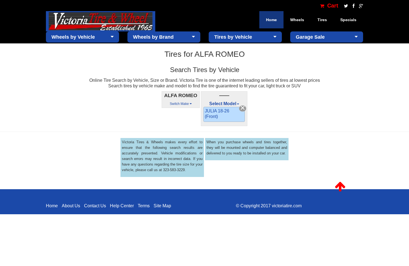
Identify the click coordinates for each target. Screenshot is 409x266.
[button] (340, 187)
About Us (71, 205)
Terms (144, 205)
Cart (332, 6)
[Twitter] (345, 6)
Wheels (297, 20)
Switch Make (180, 104)
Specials (348, 20)
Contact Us (95, 205)
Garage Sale (310, 37)
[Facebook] (353, 6)
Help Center (122, 205)
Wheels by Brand (153, 37)
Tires (322, 20)
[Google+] (359, 6)
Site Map (162, 205)
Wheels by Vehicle (73, 37)
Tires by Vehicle (233, 37)
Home (271, 20)
